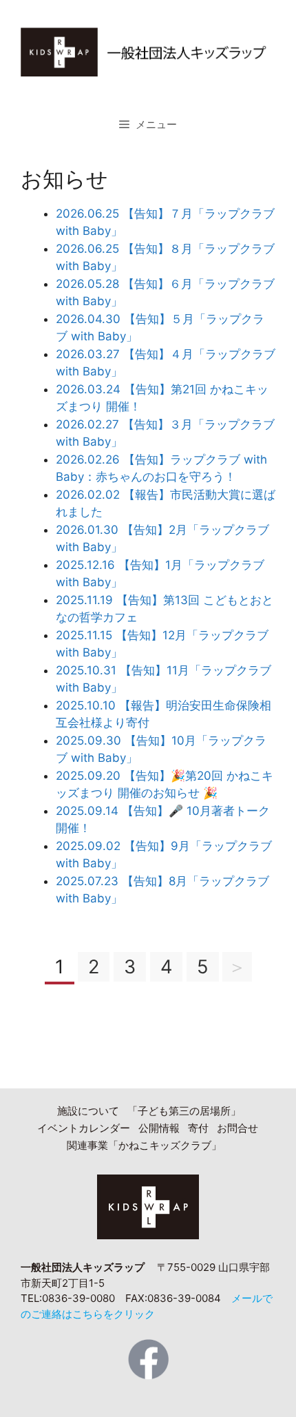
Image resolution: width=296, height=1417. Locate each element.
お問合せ (237, 1128)
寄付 (198, 1128)
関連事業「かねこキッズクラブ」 (144, 1145)
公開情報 (159, 1128)
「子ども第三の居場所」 (184, 1110)
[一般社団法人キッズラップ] (148, 51)
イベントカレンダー (83, 1128)
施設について (88, 1110)
